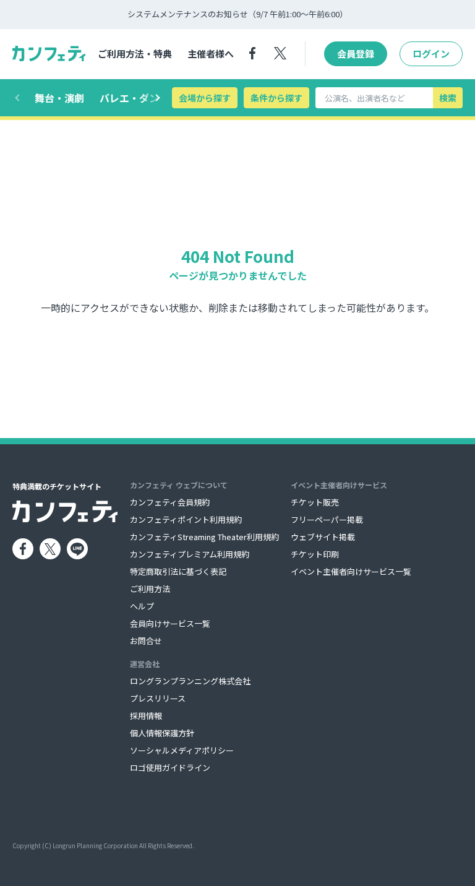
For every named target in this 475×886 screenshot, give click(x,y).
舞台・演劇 (59, 98)
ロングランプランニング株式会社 (190, 681)
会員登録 (355, 53)
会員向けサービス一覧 (170, 623)
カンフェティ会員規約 (170, 502)
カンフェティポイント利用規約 (186, 519)
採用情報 (146, 715)
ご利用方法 (150, 589)
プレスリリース (158, 698)
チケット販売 (315, 502)
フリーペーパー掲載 (327, 519)
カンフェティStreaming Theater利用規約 (204, 537)
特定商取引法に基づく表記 (178, 571)
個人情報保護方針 (162, 733)
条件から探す (276, 98)
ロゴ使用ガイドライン (170, 767)
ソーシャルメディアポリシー (182, 750)
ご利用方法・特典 (135, 53)
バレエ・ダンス (134, 98)
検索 (447, 98)
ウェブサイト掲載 (323, 537)
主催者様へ (210, 53)
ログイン (431, 53)
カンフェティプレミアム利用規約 (189, 554)
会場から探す (205, 98)
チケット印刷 (315, 554)
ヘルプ (142, 606)
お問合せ (146, 641)
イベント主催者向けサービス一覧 (351, 571)
